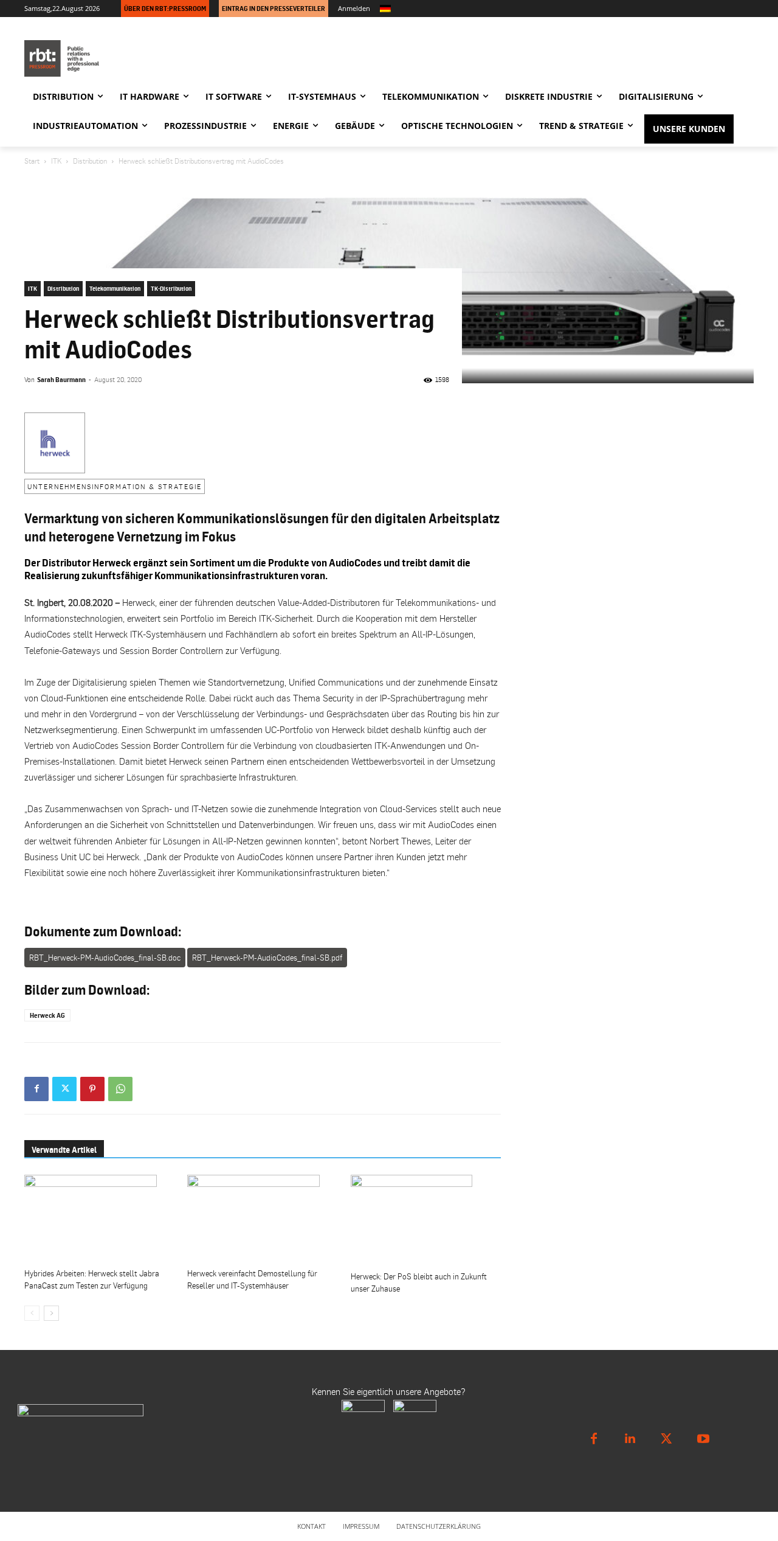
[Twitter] (64, 1089)
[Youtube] (703, 1439)
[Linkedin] (630, 1439)
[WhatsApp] (120, 1089)
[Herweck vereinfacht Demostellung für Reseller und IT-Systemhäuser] (262, 1219)
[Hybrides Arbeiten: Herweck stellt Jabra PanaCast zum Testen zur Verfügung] (99, 1219)
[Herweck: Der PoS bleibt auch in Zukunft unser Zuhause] (426, 1220)
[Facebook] (36, 1089)
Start (32, 160)
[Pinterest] (92, 1089)
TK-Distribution (171, 288)
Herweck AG (47, 1015)
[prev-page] (32, 1313)
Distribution (90, 160)
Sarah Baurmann (61, 379)
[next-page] (51, 1313)
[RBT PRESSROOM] (133, 58)
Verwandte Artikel (64, 1149)
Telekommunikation (114, 288)
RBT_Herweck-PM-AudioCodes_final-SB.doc (105, 957)
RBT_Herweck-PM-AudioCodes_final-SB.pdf (267, 957)
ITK (56, 160)
